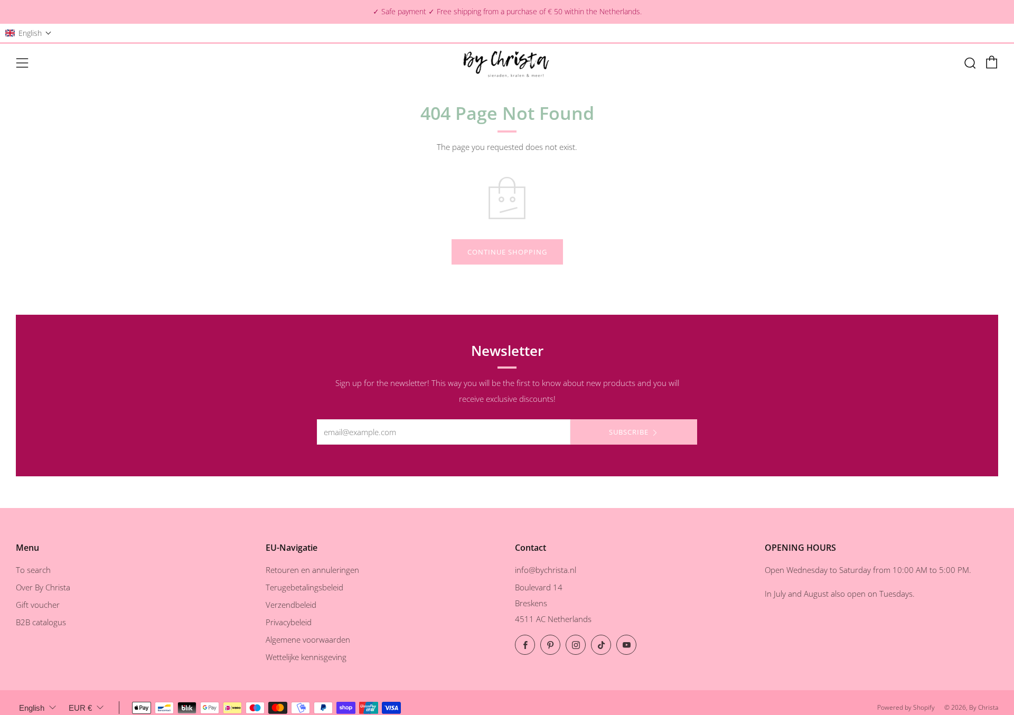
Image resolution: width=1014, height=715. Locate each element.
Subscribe (629, 432)
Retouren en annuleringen (312, 570)
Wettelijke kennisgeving (306, 657)
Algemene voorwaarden (308, 639)
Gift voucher (38, 604)
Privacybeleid (289, 622)
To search (33, 570)
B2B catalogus (41, 622)
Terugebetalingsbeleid (304, 587)
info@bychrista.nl (545, 570)
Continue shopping (507, 252)
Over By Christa (43, 587)
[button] (28, 33)
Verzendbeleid (291, 604)
